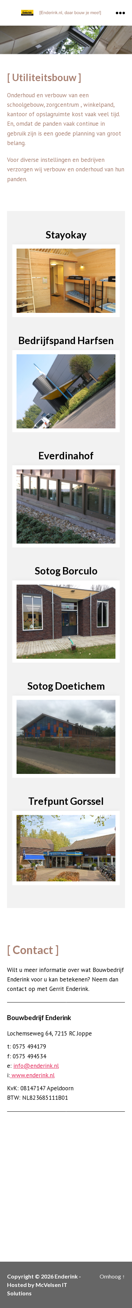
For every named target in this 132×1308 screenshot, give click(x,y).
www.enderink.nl (32, 1067)
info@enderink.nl (36, 1057)
